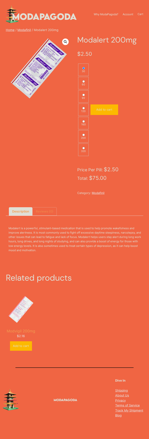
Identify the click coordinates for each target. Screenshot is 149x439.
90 (83, 97)
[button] (65, 42)
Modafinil (24, 30)
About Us (122, 395)
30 (83, 71)
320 (83, 151)
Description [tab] (20, 211)
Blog (118, 415)
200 (83, 137)
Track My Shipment (129, 410)
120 (83, 111)
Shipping (121, 390)
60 (83, 84)
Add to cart (104, 109)
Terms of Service (127, 405)
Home (10, 30)
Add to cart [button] (21, 346)
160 (83, 124)
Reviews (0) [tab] (44, 211)
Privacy (120, 400)
